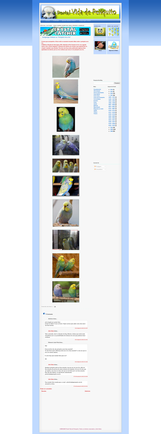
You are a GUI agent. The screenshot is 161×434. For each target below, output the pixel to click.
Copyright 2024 (85, 20)
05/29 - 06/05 (112, 116)
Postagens (98, 166)
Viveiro (95, 113)
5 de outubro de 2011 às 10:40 (81, 361)
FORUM (56, 20)
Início (48, 20)
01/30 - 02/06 (112, 123)
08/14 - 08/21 (112, 106)
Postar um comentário (46, 388)
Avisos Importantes (99, 92)
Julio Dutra (51, 331)
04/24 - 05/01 (112, 118)
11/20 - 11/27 (112, 99)
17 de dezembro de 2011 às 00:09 (81, 376)
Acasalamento (97, 89)
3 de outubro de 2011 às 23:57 (81, 328)
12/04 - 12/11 (112, 97)
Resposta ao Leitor (98, 108)
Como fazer (97, 95)
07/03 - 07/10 (112, 114)
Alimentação (97, 91)
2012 (111, 93)
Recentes (44, 391)
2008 (111, 131)
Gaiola (95, 104)
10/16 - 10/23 (112, 101)
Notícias (96, 105)
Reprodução (97, 107)
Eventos (96, 100)
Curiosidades (97, 99)
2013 (111, 91)
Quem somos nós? (69, 20)
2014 (111, 89)
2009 (111, 129)
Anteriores (87, 391)
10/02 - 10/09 (112, 103)
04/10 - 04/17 (112, 120)
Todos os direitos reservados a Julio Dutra (90, 429)
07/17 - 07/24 (112, 112)
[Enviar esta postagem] (54, 306)
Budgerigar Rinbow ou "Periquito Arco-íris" (56, 37)
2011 (111, 95)
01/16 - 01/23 (112, 125)
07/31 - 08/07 (112, 108)
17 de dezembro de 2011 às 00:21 (81, 386)
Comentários (99, 169)
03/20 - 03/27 (112, 121)
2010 (111, 127)
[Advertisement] (81, 396)
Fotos (95, 102)
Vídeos (95, 112)
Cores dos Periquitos (99, 97)
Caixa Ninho (97, 94)
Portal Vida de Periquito (70, 9)
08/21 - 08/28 (112, 104)
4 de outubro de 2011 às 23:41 (81, 339)
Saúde (95, 110)
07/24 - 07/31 (112, 110)
